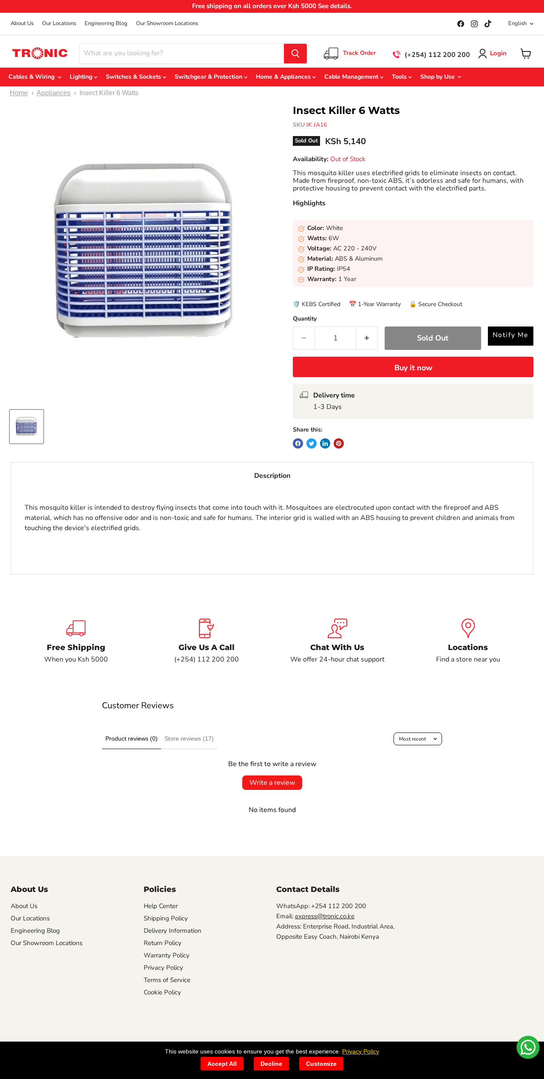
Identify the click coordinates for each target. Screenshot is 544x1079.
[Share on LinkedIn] (325, 443)
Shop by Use (438, 77)
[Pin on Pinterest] (339, 443)
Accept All (222, 1063)
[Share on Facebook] (298, 443)
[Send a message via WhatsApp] (528, 1047)
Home (19, 93)
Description (272, 475)
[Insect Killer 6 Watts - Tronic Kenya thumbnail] (26, 426)
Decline (271, 1063)
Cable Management (352, 77)
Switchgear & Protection (209, 77)
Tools (400, 77)
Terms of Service (167, 980)
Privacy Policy (163, 967)
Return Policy (162, 943)
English (517, 23)
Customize (321, 1063)
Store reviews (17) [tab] (189, 738)
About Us (22, 23)
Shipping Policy (166, 918)
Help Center (161, 906)
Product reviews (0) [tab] (131, 738)
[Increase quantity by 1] (367, 338)
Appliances (54, 93)
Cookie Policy (162, 992)
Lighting (82, 77)
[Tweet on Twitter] (311, 443)
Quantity (305, 318)
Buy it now (413, 368)
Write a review (272, 782)
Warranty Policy (167, 955)
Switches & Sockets (134, 77)
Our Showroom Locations (167, 23)
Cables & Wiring (33, 77)
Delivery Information (172, 930)
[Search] (295, 53)
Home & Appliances (284, 77)
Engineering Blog (106, 23)
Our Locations (59, 23)
